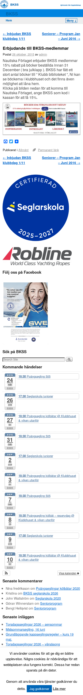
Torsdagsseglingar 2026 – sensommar (34, 624)
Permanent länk (48, 150)
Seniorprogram (51, 603)
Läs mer (59, 688)
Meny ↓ (72, 20)
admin (43, 54)
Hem (9, 20)
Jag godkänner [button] (39, 688)
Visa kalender (68, 573)
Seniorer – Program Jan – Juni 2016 (61, 36)
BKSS (12, 13)
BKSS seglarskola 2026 (40, 593)
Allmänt (23, 150)
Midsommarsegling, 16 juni (25, 629)
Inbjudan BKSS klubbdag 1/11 (17, 36)
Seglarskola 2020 (48, 598)
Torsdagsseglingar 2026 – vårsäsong (33, 644)
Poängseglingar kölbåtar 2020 (58, 588)
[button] (6, 573)
